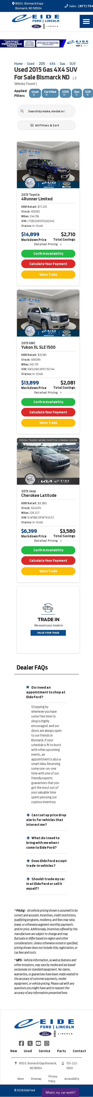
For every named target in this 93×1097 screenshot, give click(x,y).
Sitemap (36, 1079)
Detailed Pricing (46, 244)
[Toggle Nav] (86, 21)
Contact (79, 1051)
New (13, 1051)
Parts (61, 1051)
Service (44, 1051)
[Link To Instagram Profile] (47, 1043)
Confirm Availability (48, 253)
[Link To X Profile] (30, 1043)
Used (28, 1051)
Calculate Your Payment (48, 264)
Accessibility (71, 1079)
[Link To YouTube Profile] (39, 1043)
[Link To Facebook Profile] (22, 1043)
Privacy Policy (52, 1079)
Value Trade (48, 274)
